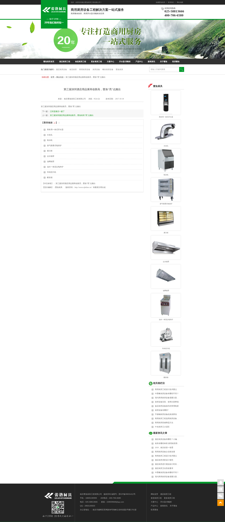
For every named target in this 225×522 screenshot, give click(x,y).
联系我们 (171, 2)
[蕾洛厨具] (54, 27)
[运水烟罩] (166, 247)
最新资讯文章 (160, 433)
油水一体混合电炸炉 (55, 167)
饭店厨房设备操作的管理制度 (167, 406)
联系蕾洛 (176, 62)
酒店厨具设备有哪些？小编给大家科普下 (167, 439)
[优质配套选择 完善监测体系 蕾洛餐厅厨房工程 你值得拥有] (112, 39)
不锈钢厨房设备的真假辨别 (166, 414)
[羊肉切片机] (166, 334)
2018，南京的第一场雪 (164, 448)
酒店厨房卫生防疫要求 (164, 468)
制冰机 (49, 140)
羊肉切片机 (51, 172)
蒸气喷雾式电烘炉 (54, 146)
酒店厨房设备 (61, 69)
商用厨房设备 (84, 69)
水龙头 (49, 135)
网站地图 (180, 2)
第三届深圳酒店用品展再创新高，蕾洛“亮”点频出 (75, 183)
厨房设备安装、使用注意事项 (167, 402)
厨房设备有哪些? (161, 410)
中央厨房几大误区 (162, 427)
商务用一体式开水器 (55, 130)
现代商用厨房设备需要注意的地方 (167, 398)
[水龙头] (166, 132)
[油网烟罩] (166, 276)
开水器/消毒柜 (125, 62)
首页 (52, 77)
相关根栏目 (159, 383)
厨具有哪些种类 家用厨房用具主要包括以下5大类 (167, 443)
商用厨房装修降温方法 (164, 423)
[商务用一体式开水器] (166, 103)
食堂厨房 (73, 69)
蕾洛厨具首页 (48, 62)
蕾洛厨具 (119, 69)
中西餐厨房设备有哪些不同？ (167, 394)
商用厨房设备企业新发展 (165, 452)
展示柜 (49, 151)
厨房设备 (96, 69)
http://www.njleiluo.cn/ (83, 187)
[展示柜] (166, 218)
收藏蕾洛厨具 (160, 2)
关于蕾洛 (163, 62)
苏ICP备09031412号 (127, 494)
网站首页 (154, 494)
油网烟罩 (50, 161)
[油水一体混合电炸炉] (166, 305)
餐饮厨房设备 (107, 69)
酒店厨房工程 (64, 62)
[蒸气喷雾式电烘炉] (166, 190)
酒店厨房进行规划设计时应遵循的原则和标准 (167, 464)
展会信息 (60, 77)
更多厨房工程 (96, 62)
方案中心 (110, 62)
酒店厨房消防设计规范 (164, 460)
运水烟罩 (50, 156)
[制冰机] (166, 161)
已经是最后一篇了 (57, 111)
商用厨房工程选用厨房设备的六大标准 (167, 418)
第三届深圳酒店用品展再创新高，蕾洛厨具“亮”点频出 (71, 115)
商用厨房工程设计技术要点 (166, 389)
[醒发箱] (166, 363)
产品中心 (139, 62)
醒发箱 (49, 177)
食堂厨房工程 (80, 62)
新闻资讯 (151, 62)
